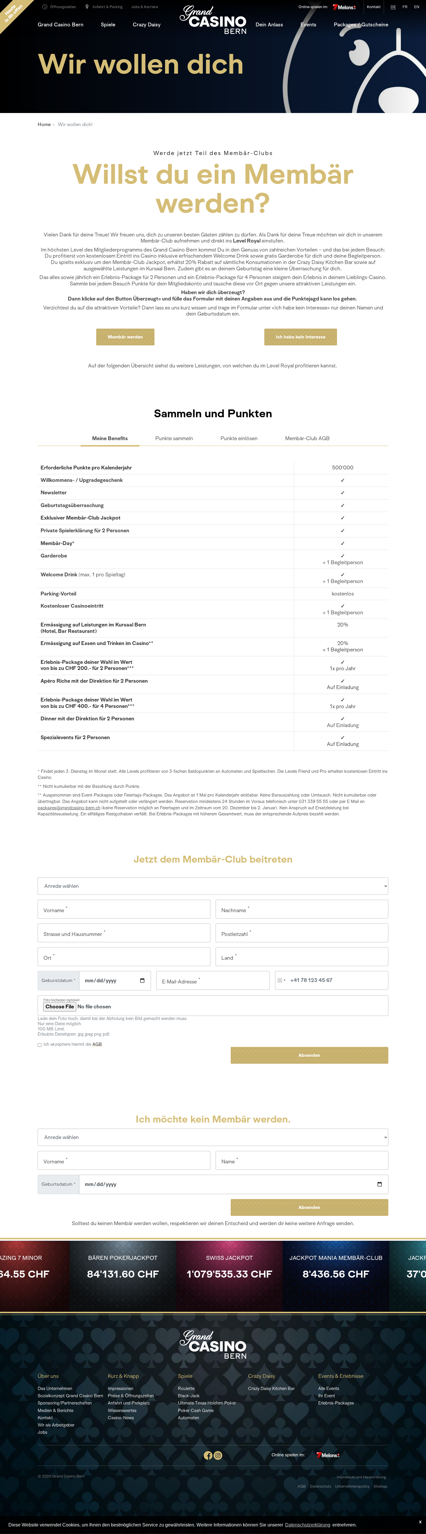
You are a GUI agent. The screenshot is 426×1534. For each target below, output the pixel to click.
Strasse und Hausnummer (72, 934)
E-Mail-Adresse (179, 982)
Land (227, 958)
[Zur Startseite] (213, 19)
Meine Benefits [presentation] (110, 438)
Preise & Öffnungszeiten (131, 1395)
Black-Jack (189, 1395)
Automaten (188, 1417)
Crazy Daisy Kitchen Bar (271, 1388)
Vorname (53, 910)
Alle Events (328, 1388)
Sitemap (381, 1486)
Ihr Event (326, 1395)
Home (44, 124)
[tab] (110, 439)
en (416, 7)
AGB (97, 1044)
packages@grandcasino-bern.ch (69, 807)
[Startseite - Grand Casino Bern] (213, 1343)
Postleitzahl (234, 934)
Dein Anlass (269, 25)
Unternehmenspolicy (352, 1486)
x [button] (420, 1521)
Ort (47, 958)
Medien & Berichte (55, 1410)
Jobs (42, 1432)
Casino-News (121, 1417)
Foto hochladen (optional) (61, 1000)
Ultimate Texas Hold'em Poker (207, 1402)
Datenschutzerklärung (307, 1524)
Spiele (108, 25)
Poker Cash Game (196, 1410)
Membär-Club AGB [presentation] (307, 438)
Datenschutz (321, 1486)
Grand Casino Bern (60, 25)
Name (228, 1162)
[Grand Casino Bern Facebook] (208, 1454)
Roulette (186, 1388)
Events (308, 25)
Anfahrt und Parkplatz (129, 1402)
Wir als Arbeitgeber (56, 1424)
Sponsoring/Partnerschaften (65, 1402)
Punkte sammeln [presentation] (174, 438)
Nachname (233, 910)
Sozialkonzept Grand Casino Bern (70, 1395)
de (393, 7)
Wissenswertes (122, 1410)
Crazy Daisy (147, 25)
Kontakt (45, 1417)
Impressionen (120, 1388)
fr (405, 7)
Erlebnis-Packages (336, 1402)
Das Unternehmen (55, 1388)
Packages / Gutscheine (361, 25)
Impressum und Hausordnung (361, 1477)
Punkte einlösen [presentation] (239, 438)
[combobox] (281, 980)
